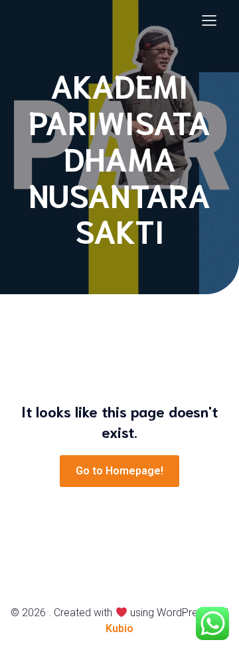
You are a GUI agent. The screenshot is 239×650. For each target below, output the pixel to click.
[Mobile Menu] (209, 20)
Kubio (119, 628)
